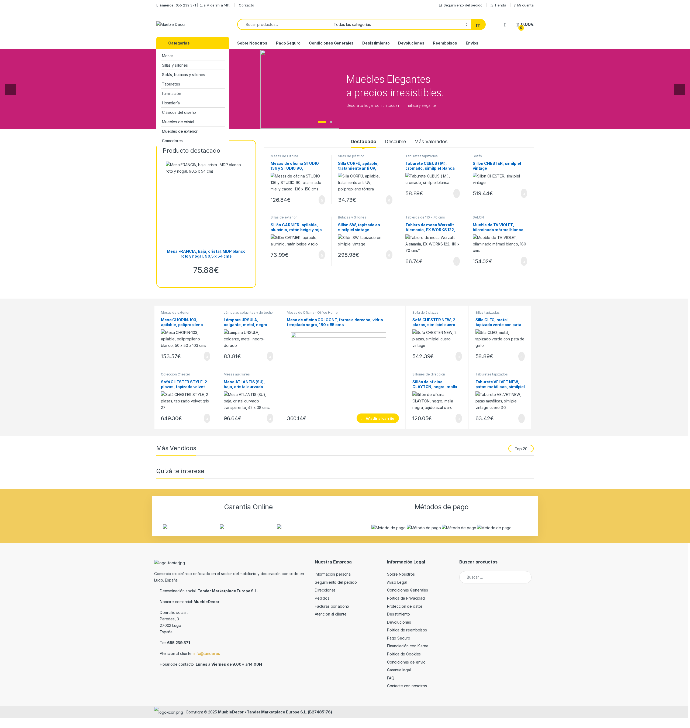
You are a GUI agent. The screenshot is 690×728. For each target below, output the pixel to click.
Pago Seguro (288, 43)
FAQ (390, 678)
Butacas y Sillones (352, 217)
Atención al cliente (331, 614)
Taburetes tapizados (421, 156)
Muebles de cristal (178, 121)
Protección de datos (405, 606)
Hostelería (171, 103)
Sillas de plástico (351, 156)
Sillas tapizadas (487, 312)
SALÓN (478, 217)
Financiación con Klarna (407, 646)
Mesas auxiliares (237, 374)
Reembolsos (445, 43)
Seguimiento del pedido (463, 5)
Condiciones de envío (406, 662)
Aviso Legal (397, 582)
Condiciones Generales (331, 43)
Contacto (246, 5)
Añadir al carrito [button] (319, 199)
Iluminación (171, 93)
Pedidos (322, 598)
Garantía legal (399, 670)
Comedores (172, 140)
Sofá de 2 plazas (425, 312)
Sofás (477, 156)
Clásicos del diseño (179, 112)
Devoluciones (411, 43)
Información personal (333, 574)
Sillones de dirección (428, 374)
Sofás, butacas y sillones (183, 74)
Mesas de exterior (175, 312)
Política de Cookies (404, 654)
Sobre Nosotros (252, 43)
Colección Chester (175, 374)
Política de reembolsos (407, 630)
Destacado (364, 141)
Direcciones (325, 590)
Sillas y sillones (175, 65)
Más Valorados (430, 141)
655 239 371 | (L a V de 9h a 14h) (193, 5)
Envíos (472, 43)
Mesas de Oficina (284, 156)
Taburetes (171, 84)
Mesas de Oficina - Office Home (312, 312)
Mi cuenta (525, 5)
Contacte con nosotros (407, 685)
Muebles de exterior (180, 131)
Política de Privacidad (406, 598)
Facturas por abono (332, 606)
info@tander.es (207, 653)
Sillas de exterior (283, 217)
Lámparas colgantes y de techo (248, 312)
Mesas (167, 55)
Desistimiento (375, 43)
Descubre (395, 141)
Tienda (500, 5)
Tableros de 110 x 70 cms (425, 217)
